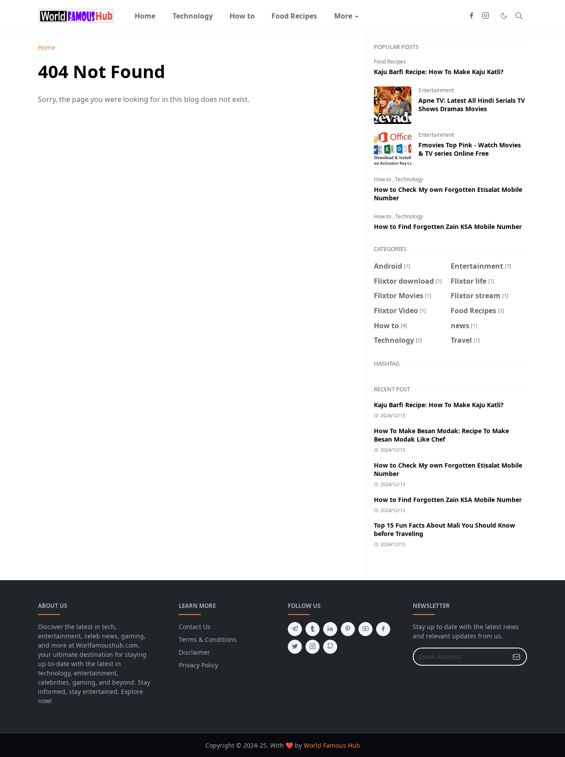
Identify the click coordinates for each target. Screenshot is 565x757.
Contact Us (195, 626)
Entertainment (436, 90)
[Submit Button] (516, 656)
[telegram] (295, 629)
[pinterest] (348, 629)
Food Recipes (390, 61)
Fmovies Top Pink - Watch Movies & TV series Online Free (469, 149)
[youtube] (365, 629)
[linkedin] (330, 629)
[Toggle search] (519, 16)
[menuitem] (145, 16)
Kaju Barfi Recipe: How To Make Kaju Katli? (439, 71)
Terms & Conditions (208, 639)
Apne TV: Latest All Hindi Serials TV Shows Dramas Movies (471, 104)
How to (383, 179)
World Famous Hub (332, 745)
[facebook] (471, 16)
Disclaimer (194, 652)
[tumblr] (312, 629)
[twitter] (295, 647)
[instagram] (485, 16)
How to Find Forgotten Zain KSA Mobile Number (448, 226)
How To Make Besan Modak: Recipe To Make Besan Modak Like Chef (441, 435)
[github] (330, 647)
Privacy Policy (198, 665)
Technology (409, 179)
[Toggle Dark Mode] (504, 15)
